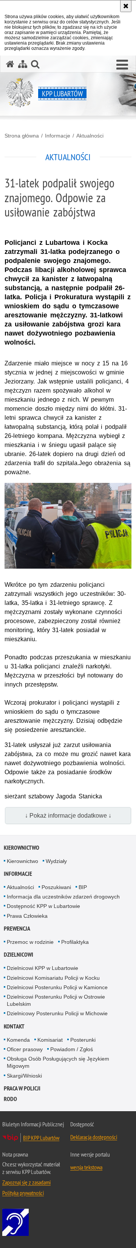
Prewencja (17, 929)
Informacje (57, 136)
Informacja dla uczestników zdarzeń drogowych (63, 897)
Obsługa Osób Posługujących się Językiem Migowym (58, 1062)
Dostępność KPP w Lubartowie (43, 906)
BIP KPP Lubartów (41, 1137)
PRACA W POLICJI (22, 1088)
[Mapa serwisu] (22, 64)
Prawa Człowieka (27, 916)
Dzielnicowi (18, 955)
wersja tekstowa (86, 1167)
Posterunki (83, 1040)
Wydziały (56, 861)
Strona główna (22, 136)
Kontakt (14, 1026)
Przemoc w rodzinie (30, 942)
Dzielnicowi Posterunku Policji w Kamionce (57, 987)
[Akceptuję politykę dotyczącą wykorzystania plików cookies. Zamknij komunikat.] (125, 6)
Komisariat (50, 1040)
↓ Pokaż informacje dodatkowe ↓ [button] (68, 815)
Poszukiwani (56, 887)
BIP (83, 887)
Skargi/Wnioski (24, 1076)
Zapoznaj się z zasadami (26, 1182)
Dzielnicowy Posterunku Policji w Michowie (57, 1013)
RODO (10, 1099)
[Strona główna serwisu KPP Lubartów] (10, 64)
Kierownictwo (21, 848)
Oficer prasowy (25, 1049)
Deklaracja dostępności (93, 1137)
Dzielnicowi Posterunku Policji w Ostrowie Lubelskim (56, 1000)
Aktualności (90, 136)
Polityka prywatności (23, 1193)
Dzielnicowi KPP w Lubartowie (42, 968)
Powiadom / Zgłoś (71, 1049)
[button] (122, 65)
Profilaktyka (75, 942)
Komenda (18, 1040)
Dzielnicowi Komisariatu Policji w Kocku (53, 978)
